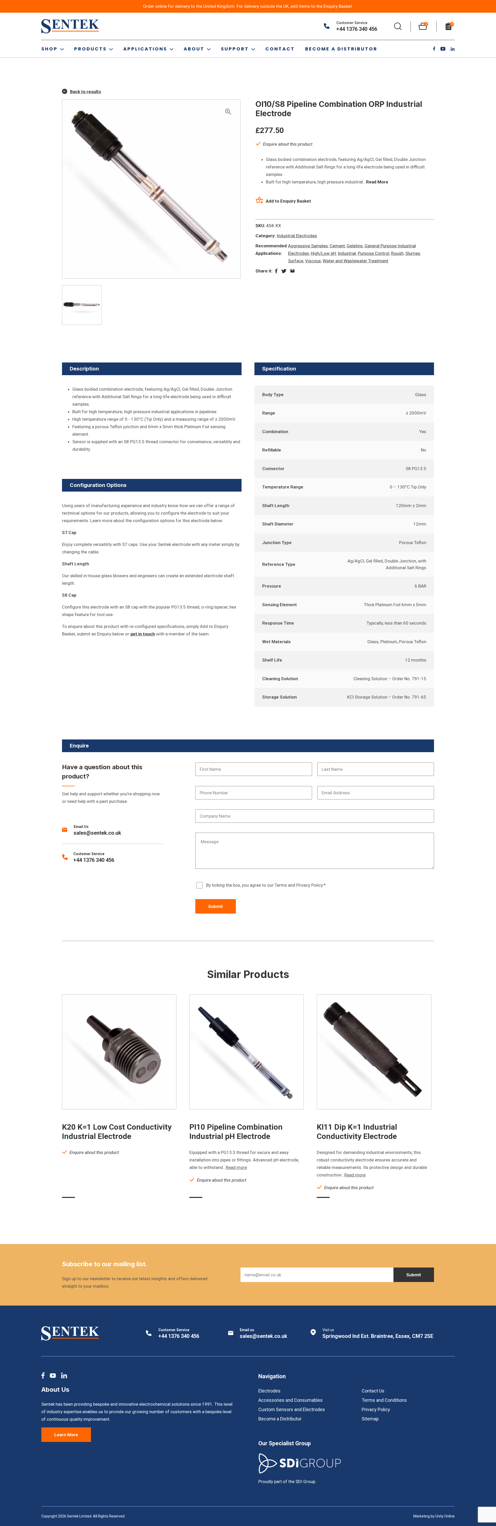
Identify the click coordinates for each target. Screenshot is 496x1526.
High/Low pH (323, 253)
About (194, 49)
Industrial (347, 253)
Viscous (313, 260)
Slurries (412, 253)
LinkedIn (453, 49)
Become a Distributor (341, 49)
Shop (49, 49)
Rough (397, 253)
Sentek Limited (70, 26)
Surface (295, 260)
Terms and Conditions (384, 1400)
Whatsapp (292, 271)
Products (90, 49)
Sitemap (370, 1418)
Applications (145, 49)
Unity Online (445, 1516)
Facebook (434, 49)
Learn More (66, 1434)
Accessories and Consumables (290, 1400)
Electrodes (269, 1391)
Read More (377, 181)
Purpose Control (373, 253)
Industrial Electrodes (297, 235)
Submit (215, 906)
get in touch (142, 633)
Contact (280, 49)
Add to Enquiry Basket (288, 201)
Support (235, 49)
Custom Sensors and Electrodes (291, 1409)
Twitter (283, 271)
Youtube (442, 48)
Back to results (85, 91)
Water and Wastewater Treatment (355, 260)
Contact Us (373, 1391)
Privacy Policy (376, 1409)
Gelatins (355, 245)
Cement (337, 245)
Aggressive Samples (308, 245)
